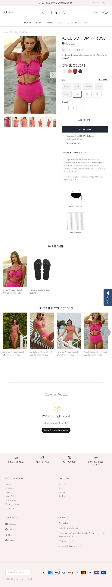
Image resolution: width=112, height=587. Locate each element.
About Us (62, 484)
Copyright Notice (12, 504)
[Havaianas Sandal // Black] (42, 269)
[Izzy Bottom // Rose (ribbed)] (42, 331)
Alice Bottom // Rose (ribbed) (19, 32)
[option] (30, 75)
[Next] (53, 75)
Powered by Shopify (26, 579)
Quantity (65, 102)
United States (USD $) (98, 3)
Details (67, 153)
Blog (60, 488)
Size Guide (103, 80)
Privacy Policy (10, 500)
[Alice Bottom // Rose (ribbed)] (96, 331)
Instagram (11, 529)
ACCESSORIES (73, 22)
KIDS (60, 22)
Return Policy (10, 496)
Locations (62, 492)
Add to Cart (84, 120)
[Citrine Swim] (56, 12)
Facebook (12, 524)
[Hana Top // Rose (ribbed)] (69, 331)
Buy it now (85, 129)
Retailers (62, 496)
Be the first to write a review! (56, 430)
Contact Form (64, 523)
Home (6, 32)
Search (8, 484)
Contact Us (9, 508)
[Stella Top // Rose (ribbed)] (15, 331)
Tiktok (10, 535)
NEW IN (27, 22)
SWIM (38, 22)
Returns (8, 492)
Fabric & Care (81, 153)
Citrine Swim (15, 579)
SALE (86, 22)
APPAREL (49, 22)
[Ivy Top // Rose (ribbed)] (15, 269)
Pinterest (11, 540)
